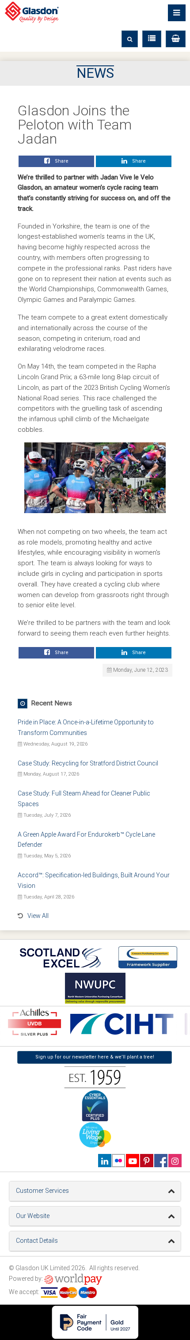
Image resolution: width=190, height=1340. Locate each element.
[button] (176, 38)
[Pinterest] (146, 1160)
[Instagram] (174, 1160)
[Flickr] (118, 1160)
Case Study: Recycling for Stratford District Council (88, 763)
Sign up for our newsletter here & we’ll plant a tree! (94, 1057)
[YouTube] (132, 1160)
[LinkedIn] (104, 1160)
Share (60, 161)
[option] (121, 1024)
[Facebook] (160, 1160)
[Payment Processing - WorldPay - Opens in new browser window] (73, 1278)
